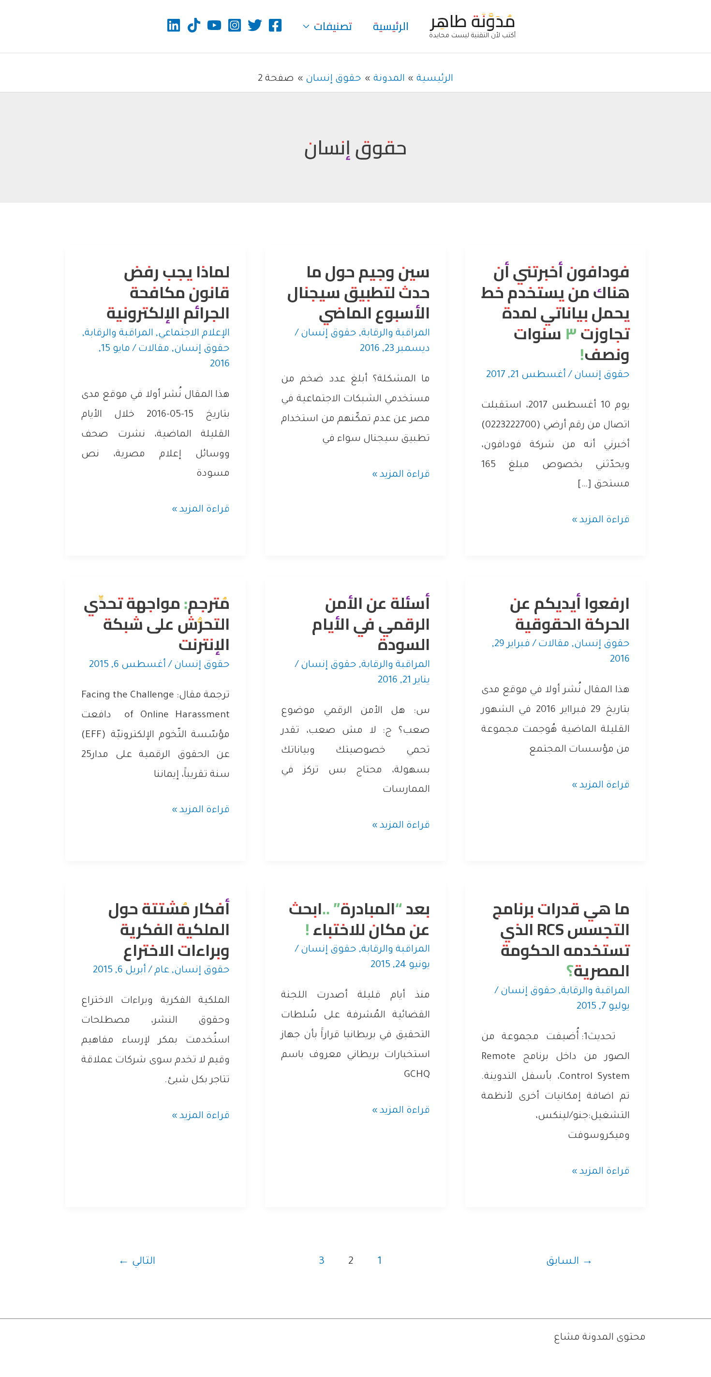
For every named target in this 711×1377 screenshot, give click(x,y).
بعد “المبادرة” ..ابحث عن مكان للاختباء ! (359, 918)
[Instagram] (234, 25)
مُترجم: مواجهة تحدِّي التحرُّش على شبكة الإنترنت (157, 624)
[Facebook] (275, 25)
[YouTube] (214, 25)
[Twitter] (255, 25)
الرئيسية (391, 26)
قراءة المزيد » (601, 523)
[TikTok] (194, 25)
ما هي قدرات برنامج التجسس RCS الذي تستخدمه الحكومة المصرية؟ (561, 939)
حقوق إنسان (602, 375)
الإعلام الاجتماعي (194, 334)
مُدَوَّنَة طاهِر (473, 21)
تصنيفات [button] (333, 26)
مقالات (153, 349)
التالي (136, 1262)
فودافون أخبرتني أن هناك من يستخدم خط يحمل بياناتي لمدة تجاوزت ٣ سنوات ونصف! (555, 313)
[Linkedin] (173, 25)
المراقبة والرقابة (395, 334)
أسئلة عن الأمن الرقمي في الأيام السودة (371, 624)
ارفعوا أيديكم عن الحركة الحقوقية (570, 613)
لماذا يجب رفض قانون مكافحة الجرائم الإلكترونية (168, 292)
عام (161, 971)
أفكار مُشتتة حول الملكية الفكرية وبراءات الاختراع (169, 929)
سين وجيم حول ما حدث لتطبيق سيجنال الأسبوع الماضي (358, 292)
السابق (569, 1262)
